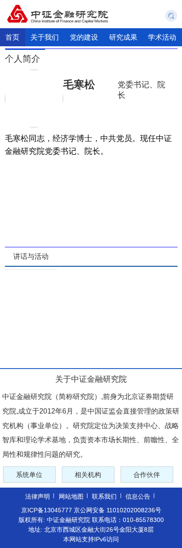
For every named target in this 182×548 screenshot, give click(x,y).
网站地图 (71, 496)
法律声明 (37, 496)
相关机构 (88, 474)
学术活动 (162, 37)
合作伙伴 (146, 474)
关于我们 (44, 37)
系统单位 (29, 474)
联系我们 (104, 496)
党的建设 (84, 37)
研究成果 (123, 37)
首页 (12, 37)
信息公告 (137, 496)
